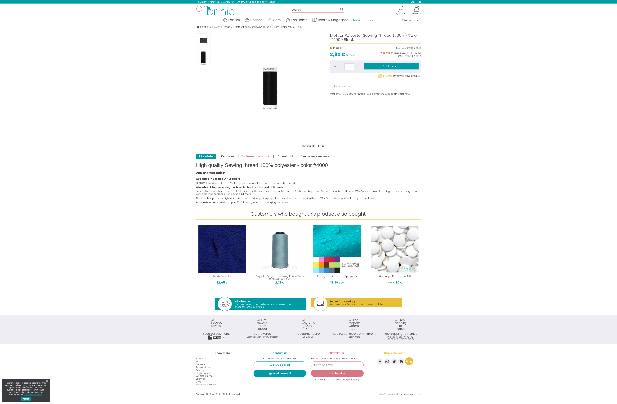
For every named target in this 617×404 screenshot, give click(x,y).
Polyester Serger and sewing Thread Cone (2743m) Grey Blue (280, 278)
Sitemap (201, 379)
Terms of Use (203, 367)
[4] (389, 53)
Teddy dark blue (222, 276)
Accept (26, 399)
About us (201, 358)
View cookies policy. (33, 394)
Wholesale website (206, 384)
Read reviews (406, 56)
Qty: (334, 66)
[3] (387, 53)
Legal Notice (203, 373)
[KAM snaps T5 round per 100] (395, 249)
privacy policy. (353, 379)
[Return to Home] (198, 27)
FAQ (198, 361)
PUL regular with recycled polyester (337, 276)
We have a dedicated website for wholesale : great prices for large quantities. (263, 304)
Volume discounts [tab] (255, 156)
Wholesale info (204, 376)
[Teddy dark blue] (222, 249)
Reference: (401, 48)
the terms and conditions (329, 379)
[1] (381, 53)
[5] (392, 53)
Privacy (200, 370)
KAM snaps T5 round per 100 (395, 276)
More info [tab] (206, 156)
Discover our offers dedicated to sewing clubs (356, 302)
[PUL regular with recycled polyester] (337, 249)
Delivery (200, 364)
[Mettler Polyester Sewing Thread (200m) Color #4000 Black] (203, 40)
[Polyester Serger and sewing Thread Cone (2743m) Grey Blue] (280, 249)
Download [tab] (285, 156)
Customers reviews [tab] (315, 156)
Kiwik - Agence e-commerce (407, 394)
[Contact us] (419, 1)
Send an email (281, 373)
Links (198, 381)
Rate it (418, 56)
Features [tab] (227, 156)
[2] (384, 53)
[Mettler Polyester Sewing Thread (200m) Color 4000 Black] (203, 58)
